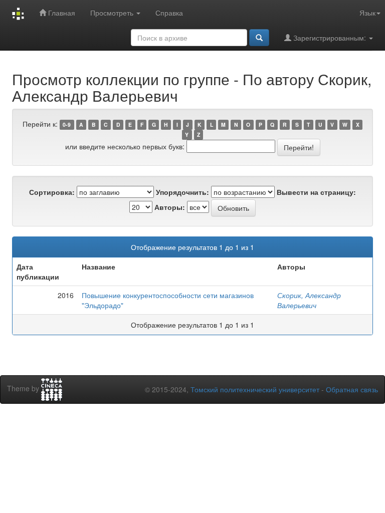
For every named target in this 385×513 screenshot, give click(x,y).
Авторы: (169, 207)
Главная (60, 13)
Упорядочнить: (182, 192)
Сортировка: (52, 192)
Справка (169, 13)
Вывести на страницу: (316, 192)
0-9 (67, 124)
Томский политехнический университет (254, 389)
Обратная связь (352, 389)
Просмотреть (112, 13)
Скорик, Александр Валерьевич (309, 300)
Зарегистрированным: (329, 38)
